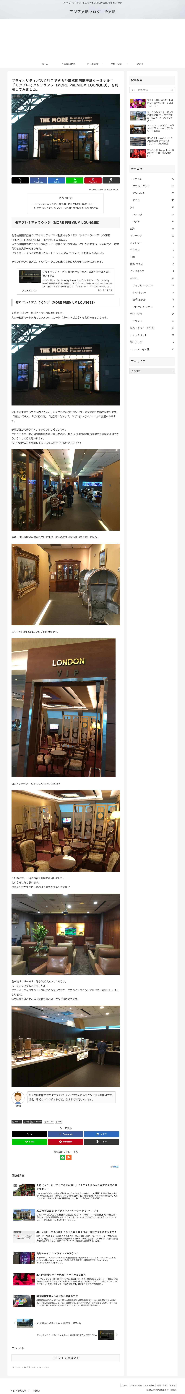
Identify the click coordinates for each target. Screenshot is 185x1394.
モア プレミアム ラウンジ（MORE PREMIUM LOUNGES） (68, 208)
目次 (61, 198)
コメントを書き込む (66, 1358)
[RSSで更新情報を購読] (69, 1157)
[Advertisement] (92, 40)
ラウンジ (18, 1121)
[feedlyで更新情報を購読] (62, 1157)
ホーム (125, 1385)
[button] (111, 180)
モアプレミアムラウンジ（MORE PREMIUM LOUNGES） (64, 204)
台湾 (27, 1121)
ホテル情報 (149, 1385)
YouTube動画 (136, 1385)
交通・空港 (37, 1121)
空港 (59, 1121)
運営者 (172, 1385)
